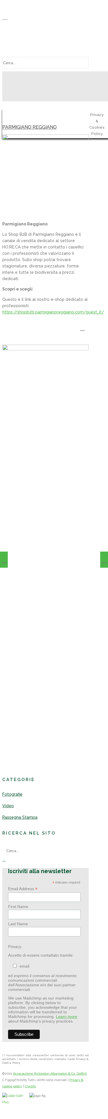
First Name (18, 906)
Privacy (14, 946)
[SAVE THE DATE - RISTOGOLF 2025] (104, 560)
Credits (30, 1086)
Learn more (66, 1016)
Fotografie (12, 794)
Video (8, 805)
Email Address (22, 889)
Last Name (18, 924)
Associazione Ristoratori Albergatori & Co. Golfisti (50, 1074)
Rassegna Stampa (19, 817)
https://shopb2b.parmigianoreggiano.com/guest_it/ (53, 312)
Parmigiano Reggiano (29, 127)
